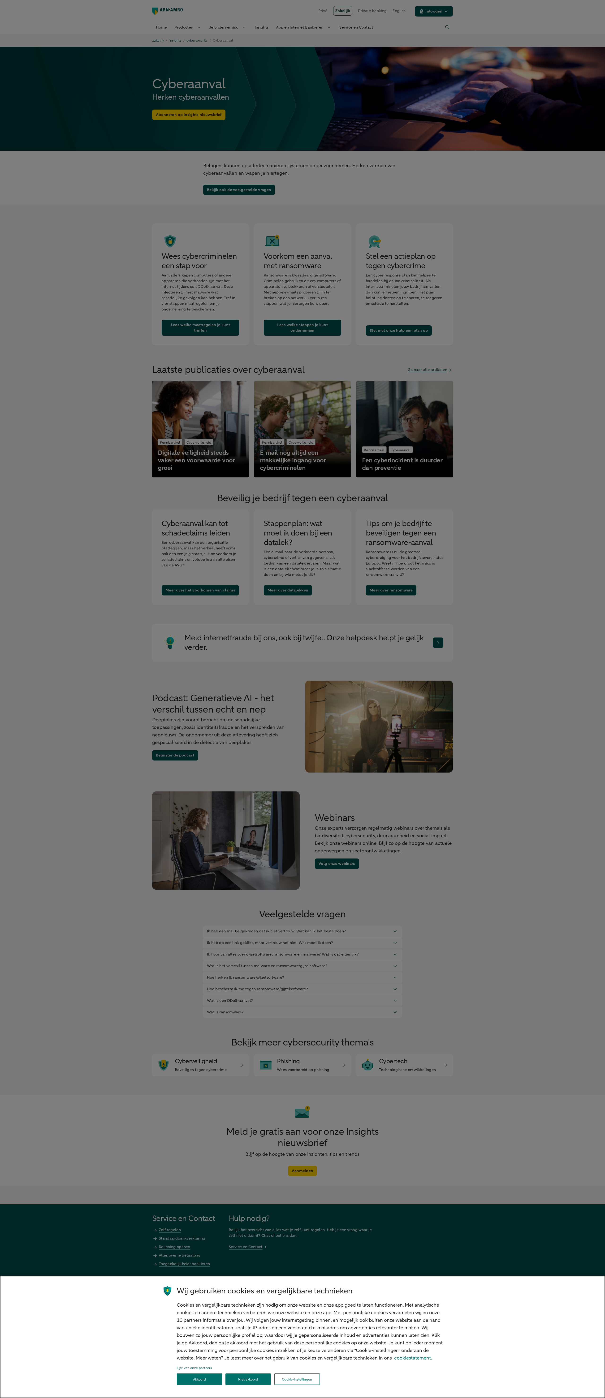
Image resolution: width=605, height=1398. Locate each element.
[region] (302, 1337)
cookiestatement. (413, 1358)
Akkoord (199, 1379)
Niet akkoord (248, 1379)
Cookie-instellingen (297, 1379)
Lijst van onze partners (194, 1368)
